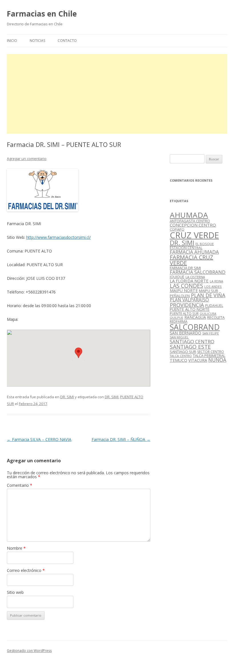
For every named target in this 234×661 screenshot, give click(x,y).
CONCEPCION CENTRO (193, 225)
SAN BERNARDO (185, 333)
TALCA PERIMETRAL (209, 355)
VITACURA (197, 360)
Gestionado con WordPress (29, 650)
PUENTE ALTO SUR (184, 313)
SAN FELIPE (210, 333)
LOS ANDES (213, 286)
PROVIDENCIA (187, 304)
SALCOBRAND (195, 327)
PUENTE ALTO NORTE (189, 309)
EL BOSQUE (204, 244)
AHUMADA (189, 215)
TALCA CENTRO (181, 356)
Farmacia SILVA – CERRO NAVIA (39, 439)
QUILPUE (176, 317)
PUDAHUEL (214, 305)
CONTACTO (67, 40)
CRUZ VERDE (194, 235)
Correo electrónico (26, 570)
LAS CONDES (186, 286)
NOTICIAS (37, 40)
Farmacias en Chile (42, 14)
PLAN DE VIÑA (208, 295)
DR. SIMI (67, 396)
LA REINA (216, 281)
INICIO (12, 40)
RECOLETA (216, 317)
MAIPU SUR (208, 290)
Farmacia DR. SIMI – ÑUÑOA (121, 439)
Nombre (16, 548)
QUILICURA (208, 314)
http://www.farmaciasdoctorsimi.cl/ (58, 237)
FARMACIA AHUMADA (194, 252)
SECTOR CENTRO (210, 351)
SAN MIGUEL (179, 337)
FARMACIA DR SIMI (185, 267)
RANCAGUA (195, 317)
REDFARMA (178, 321)
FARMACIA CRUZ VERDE (191, 260)
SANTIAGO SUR (183, 351)
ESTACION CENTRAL (186, 247)
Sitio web (15, 592)
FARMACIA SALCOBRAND (197, 272)
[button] (78, 352)
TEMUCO (178, 360)
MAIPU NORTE (184, 290)
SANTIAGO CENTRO (192, 341)
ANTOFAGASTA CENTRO (190, 220)
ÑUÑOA (217, 359)
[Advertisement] (117, 94)
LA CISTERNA (195, 277)
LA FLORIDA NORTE (189, 281)
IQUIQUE (177, 276)
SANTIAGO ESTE (190, 346)
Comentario (19, 485)
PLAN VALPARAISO (189, 300)
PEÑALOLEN (180, 295)
